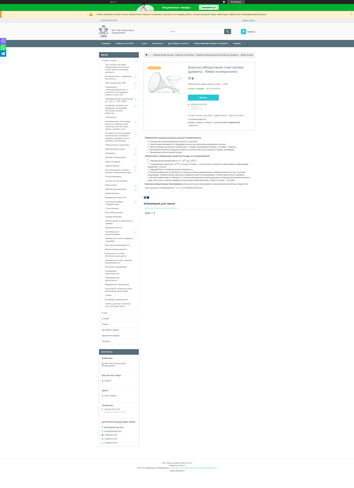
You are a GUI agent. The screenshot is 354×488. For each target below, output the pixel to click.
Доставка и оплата (178, 43)
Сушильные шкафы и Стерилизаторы (114, 203)
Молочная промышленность (117, 245)
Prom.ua (189, 463)
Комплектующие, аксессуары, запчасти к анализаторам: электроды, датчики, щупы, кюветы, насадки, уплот (118, 125)
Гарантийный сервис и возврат (211, 43)
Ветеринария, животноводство (112, 272)
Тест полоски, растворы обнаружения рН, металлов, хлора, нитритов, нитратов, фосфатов (117, 68)
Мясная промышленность (116, 249)
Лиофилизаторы (112, 193)
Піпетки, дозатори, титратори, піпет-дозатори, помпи (118, 305)
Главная (105, 43)
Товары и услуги (124, 43)
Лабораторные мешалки (115, 189)
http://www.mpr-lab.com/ (114, 427)
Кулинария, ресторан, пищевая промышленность (118, 261)
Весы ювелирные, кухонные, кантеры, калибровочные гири (118, 171)
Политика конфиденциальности (204, 468)
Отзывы (105, 318)
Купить (203, 97)
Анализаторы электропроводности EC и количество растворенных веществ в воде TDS (116, 91)
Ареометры (110, 153)
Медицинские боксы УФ (115, 197)
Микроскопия (111, 185)
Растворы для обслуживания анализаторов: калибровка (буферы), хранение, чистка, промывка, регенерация (118, 137)
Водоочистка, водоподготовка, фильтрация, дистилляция (118, 290)
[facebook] (145, 198)
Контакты (157, 43)
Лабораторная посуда (163, 55)
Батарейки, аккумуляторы (116, 299)
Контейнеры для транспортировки (112, 233)
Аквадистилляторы (113, 217)
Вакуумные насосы (113, 228)
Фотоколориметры (113, 177)
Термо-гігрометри (112, 162)
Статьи (105, 324)
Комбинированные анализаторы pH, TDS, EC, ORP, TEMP (119, 100)
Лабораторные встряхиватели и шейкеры (119, 222)
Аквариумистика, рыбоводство (112, 279)
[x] (148, 198)
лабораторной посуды (169, 138)
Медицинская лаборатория (117, 284)
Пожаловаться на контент (180, 468)
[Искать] (227, 31)
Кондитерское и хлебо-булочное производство (115, 254)
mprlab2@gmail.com (112, 431)
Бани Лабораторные (114, 212)
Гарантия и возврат (111, 335)
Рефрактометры (112, 166)
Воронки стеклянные (184, 55)
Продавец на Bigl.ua (177, 465)
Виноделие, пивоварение (116, 267)
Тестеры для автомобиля (116, 181)
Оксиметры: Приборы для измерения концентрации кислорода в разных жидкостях (116, 109)
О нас (144, 43)
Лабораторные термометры (117, 145)
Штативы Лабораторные (115, 157)
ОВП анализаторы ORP (115, 83)
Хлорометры (110, 117)
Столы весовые (112, 208)
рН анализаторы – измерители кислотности (118, 77)
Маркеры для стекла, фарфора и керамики (119, 239)
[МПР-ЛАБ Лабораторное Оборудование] (103, 36)
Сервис (237, 43)
